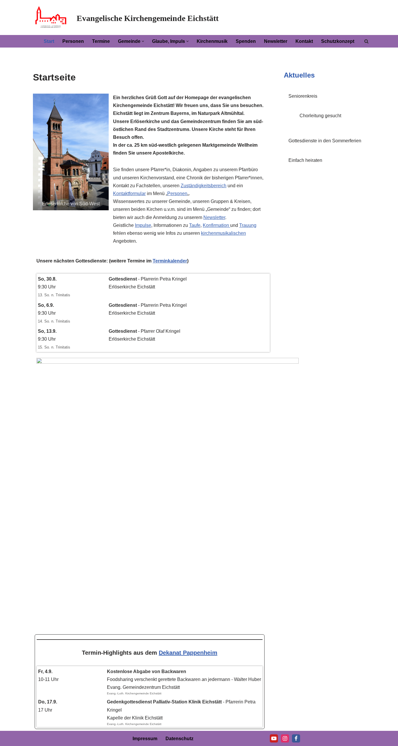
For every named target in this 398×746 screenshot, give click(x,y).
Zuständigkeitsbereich (203, 185)
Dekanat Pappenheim (188, 652)
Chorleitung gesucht (320, 115)
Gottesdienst (123, 278)
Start (49, 41)
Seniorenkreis (302, 96)
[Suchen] (366, 41)
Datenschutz (179, 738)
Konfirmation (216, 225)
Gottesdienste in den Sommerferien (324, 140)
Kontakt (304, 41)
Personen (73, 41)
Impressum (145, 738)
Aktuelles (299, 75)
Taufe (194, 225)
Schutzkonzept (337, 41)
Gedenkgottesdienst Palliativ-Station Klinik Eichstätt (164, 701)
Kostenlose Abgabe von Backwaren (146, 671)
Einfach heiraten (305, 160)
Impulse (143, 225)
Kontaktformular (129, 193)
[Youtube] (274, 738)
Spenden (246, 41)
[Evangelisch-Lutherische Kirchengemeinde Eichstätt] (50, 17)
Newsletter (275, 41)
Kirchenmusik (212, 41)
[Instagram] (285, 738)
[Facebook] (296, 738)
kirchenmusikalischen (223, 233)
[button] (143, 41)
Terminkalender (170, 260)
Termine (101, 41)
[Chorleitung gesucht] (289, 124)
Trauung (247, 225)
